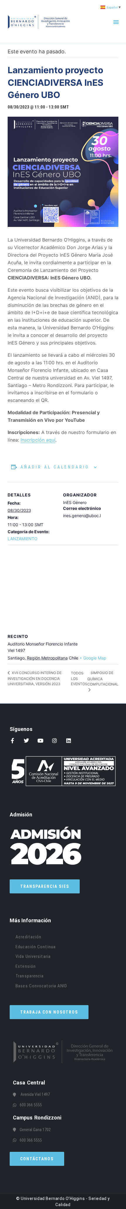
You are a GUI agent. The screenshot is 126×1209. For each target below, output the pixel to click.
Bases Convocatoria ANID (41, 985)
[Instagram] (54, 740)
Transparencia (30, 976)
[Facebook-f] (12, 740)
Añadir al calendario (55, 467)
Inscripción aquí (38, 440)
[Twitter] (26, 740)
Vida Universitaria (33, 956)
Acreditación (28, 936)
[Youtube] (40, 740)
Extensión (26, 966)
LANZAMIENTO (23, 538)
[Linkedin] (68, 740)
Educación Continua (36, 946)
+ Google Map (92, 657)
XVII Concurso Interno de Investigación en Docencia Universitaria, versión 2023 (35, 678)
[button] (116, 22)
